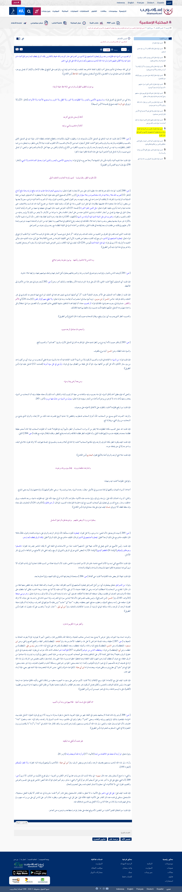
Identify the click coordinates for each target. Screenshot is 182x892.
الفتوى (94, 11)
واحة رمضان (127, 868)
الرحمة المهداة (126, 864)
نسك (130, 872)
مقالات (103, 11)
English (131, 3)
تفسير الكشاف (159, 28)
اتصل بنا (23, 859)
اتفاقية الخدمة (32, 859)
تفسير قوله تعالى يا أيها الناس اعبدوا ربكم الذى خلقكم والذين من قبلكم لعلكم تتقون (151, 142)
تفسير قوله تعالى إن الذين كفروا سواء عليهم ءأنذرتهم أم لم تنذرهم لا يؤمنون (152, 86)
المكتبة (65, 11)
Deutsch (150, 3)
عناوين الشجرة (100, 839)
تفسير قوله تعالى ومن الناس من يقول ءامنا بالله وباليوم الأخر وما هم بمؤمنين (151, 103)
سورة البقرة (150, 28)
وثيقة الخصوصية (44, 859)
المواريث (55, 11)
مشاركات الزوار (96, 872)
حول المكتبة (76, 23)
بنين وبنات (46, 11)
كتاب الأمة (94, 23)
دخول (15, 2)
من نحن (15, 859)
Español (160, 3)
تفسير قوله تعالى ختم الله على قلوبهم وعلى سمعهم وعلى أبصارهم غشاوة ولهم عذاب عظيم (150, 94)
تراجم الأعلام (16, 23)
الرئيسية (122, 11)
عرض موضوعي (37, 23)
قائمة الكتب (57, 23)
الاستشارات (84, 11)
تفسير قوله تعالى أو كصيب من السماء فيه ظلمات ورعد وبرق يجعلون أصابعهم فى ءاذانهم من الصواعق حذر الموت (151, 132)
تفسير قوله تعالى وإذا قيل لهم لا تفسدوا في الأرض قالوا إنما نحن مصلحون (150, 112)
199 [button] (107, 50)
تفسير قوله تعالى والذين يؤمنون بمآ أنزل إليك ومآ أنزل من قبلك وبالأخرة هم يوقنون (151, 68)
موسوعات (113, 11)
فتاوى (171, 877)
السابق (24, 822)
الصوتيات (74, 11)
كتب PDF (111, 23)
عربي (169, 3)
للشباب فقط (127, 877)
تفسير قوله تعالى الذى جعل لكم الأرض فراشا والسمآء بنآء (151, 151)
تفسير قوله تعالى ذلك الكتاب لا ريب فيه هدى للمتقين (151, 50)
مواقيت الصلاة (97, 868)
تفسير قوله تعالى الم (158, 43)
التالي (19, 822)
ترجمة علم (113, 839)
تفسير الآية (126, 839)
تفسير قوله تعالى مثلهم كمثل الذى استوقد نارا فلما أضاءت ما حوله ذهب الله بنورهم (150, 121)
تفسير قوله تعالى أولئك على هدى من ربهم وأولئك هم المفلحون (150, 77)
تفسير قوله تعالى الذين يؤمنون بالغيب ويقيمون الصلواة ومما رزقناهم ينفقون (151, 59)
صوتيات (170, 868)
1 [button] (125, 50)
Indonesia (121, 3)
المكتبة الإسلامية (154, 22)
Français (140, 3)
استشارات (169, 881)
